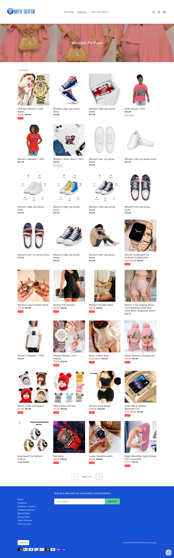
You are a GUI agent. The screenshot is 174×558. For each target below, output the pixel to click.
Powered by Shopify (149, 543)
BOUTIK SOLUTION (135, 543)
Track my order (24, 524)
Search (20, 499)
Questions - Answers (27, 506)
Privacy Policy (24, 517)
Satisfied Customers (26, 510)
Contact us (22, 503)
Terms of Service (25, 520)
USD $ (22, 542)
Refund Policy (24, 513)
